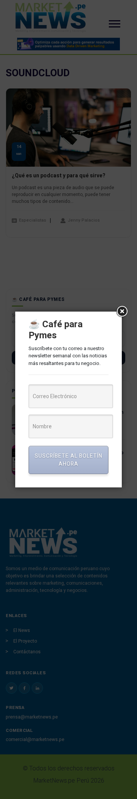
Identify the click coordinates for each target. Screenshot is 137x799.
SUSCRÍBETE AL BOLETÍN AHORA (68, 460)
